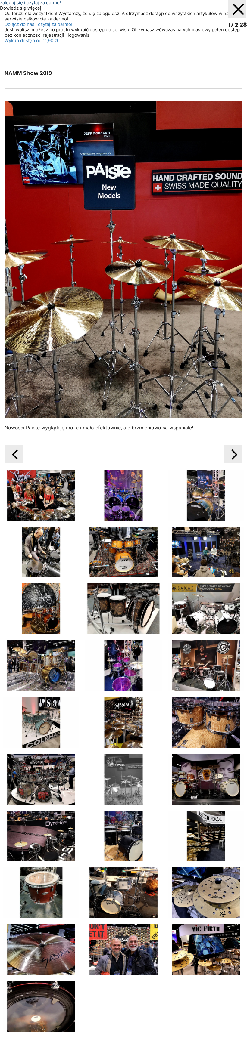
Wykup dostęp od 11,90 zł (31, 40)
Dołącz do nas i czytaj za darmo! (38, 24)
